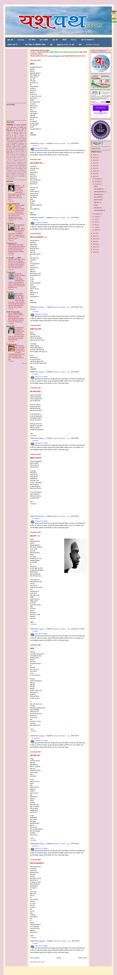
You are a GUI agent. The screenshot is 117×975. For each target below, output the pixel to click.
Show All (24, 363)
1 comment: (35, 145)
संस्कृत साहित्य (12, 245)
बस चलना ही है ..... (36, 391)
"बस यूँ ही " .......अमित (14, 258)
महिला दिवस (10, 151)
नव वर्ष (8, 156)
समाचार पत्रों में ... (14, 45)
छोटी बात (13, 127)
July (96, 219)
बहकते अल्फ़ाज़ (35, 458)
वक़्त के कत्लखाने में (87, 40)
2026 (94, 155)
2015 (94, 239)
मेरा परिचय (32, 40)
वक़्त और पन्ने (35, 755)
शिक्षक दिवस (17, 146)
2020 (94, 171)
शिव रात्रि (14, 176)
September (98, 214)
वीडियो (8, 176)
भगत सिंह (9, 171)
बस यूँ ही (23, 125)
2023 (94, 163)
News (25, 157)
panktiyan (21, 137)
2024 (94, 160)
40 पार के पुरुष (14, 140)
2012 (94, 247)
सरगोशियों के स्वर (19, 328)
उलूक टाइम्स (11, 272)
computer (24, 159)
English (22, 135)
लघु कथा (8, 175)
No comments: (36, 518)
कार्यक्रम (11, 165)
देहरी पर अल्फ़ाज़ (10, 168)
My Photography (20, 153)
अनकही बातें (23, 140)
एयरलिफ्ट (19, 162)
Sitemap (21, 40)
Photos (74, 40)
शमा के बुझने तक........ (38, 163)
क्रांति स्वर (11, 223)
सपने (15, 135)
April (96, 227)
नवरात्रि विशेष (20, 130)
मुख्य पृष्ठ (10, 40)
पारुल (16, 170)
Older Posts (82, 958)
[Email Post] (68, 143)
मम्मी (8, 145)
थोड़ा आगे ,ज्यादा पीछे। (14, 259)
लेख (17, 129)
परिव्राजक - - (18, 185)
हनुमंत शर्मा (9, 157)
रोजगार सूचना (21, 173)
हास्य (15, 157)
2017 (94, 233)
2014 (94, 241)
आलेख (8, 154)
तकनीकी (24, 146)
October (97, 184)
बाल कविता (9, 149)
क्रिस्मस (9, 138)
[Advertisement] (13, 76)
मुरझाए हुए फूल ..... (37, 329)
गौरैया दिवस (21, 167)
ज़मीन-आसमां (10, 153)
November (98, 181)
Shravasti (9, 137)
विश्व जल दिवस (20, 175)
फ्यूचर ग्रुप (21, 170)
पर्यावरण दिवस (19, 168)
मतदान (14, 171)
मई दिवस (14, 143)
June (96, 222)
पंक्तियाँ (64, 40)
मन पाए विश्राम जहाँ (14, 204)
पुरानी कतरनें (21, 148)
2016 (94, 236)
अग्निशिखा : (11, 184)
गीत (16, 167)
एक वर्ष (13, 162)
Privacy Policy (92, 45)
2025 (94, 157)
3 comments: (35, 846)
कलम (14, 164)
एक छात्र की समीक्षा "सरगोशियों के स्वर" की (20, 275)
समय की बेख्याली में (37, 863)
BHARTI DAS (12, 243)
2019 (94, 173)
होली (15, 137)
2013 (94, 244)
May (96, 224)
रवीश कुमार (13, 173)
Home (59, 958)
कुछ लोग (55, 40)
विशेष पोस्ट (21, 145)
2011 (94, 249)
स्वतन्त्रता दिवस (20, 151)
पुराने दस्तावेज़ (44, 40)
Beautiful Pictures (18, 132)
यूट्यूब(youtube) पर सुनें (65, 45)
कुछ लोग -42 (35, 536)
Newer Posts (35, 958)
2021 (94, 168)
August (97, 216)
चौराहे (32, 649)
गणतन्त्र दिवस (15, 154)
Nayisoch (11, 292)
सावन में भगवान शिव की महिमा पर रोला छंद (19, 295)
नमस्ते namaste (12, 344)
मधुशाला (22, 143)
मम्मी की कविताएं (19, 149)
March (96, 230)
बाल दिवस (14, 156)
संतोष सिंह (21, 176)
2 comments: (35, 219)
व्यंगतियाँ (9, 146)
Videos (8, 132)
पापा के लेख (12, 148)
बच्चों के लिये (19, 141)
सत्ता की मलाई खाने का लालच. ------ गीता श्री (20, 226)
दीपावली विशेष (18, 134)
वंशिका (13, 145)
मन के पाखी (11, 326)
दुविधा (32, 64)
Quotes (9, 159)
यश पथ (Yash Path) (14, 312)
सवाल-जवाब (21, 156)
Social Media (16, 159)
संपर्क (80, 45)
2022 (94, 165)
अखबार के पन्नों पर (18, 160)
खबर (16, 165)
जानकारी (22, 154)
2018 (94, 176)
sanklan (10, 160)
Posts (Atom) (41, 962)
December (97, 178)
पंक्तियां (8, 134)
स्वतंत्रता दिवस (10, 178)
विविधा (14, 175)
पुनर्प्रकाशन (11, 141)
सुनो (51, 45)
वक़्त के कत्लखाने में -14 (38, 237)
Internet (20, 157)
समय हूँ (10, 313)
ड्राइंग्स (15, 138)
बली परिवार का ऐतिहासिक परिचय (35, 45)
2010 (94, 252)
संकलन (21, 127)
